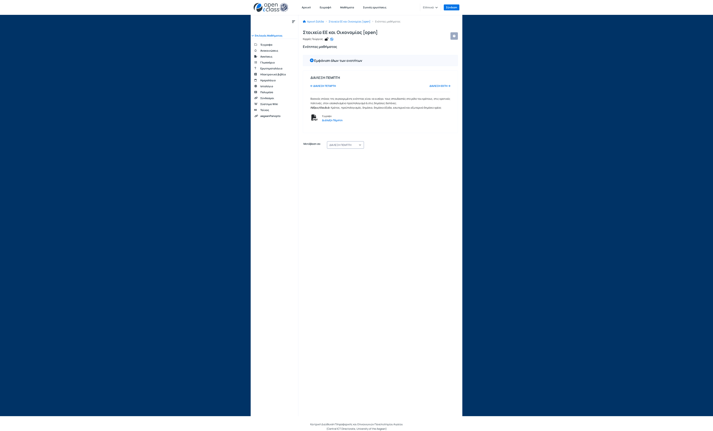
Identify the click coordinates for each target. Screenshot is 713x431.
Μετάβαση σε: (312, 143)
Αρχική (306, 7)
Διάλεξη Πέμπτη (332, 120)
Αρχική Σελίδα (315, 21)
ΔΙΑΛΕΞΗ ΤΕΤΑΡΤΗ (324, 85)
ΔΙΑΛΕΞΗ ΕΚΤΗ (438, 85)
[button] (430, 7)
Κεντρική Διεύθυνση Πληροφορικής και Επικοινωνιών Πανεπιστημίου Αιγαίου (356, 424)
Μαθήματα (347, 7)
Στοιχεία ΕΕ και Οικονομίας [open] (349, 21)
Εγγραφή (325, 7)
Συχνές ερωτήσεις (374, 7)
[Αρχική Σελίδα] (271, 7)
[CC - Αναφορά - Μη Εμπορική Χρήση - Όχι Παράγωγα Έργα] (331, 39)
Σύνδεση (451, 7)
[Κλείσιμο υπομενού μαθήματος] (293, 21)
